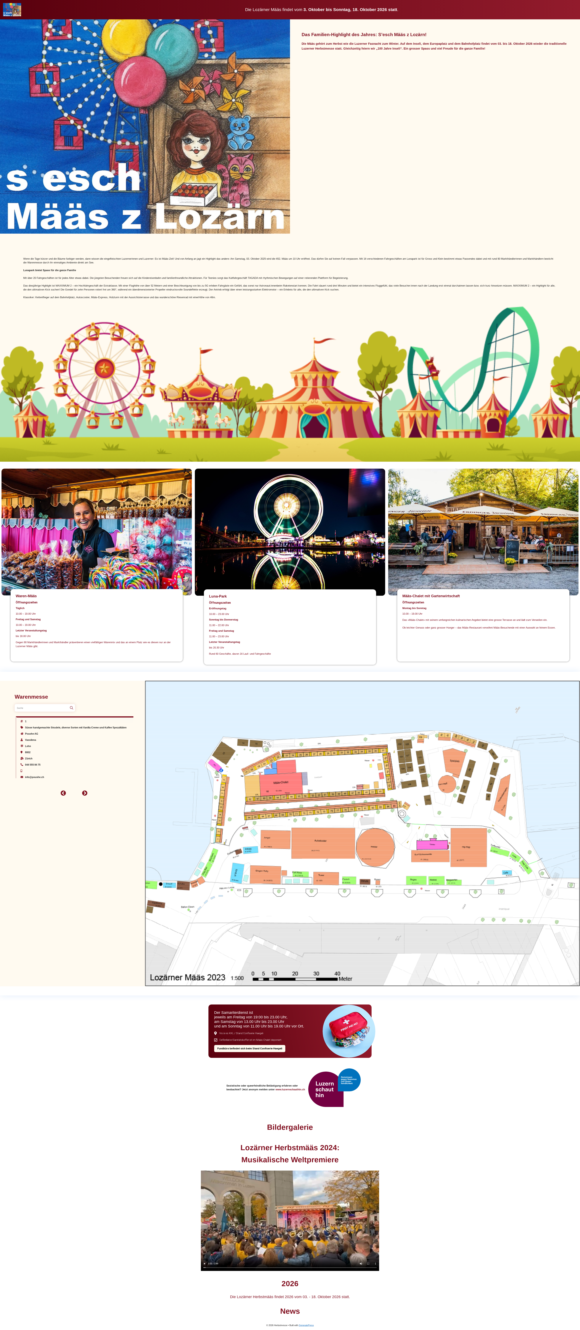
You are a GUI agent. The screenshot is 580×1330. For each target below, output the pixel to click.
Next (83, 791)
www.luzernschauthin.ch (290, 1089)
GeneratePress (306, 1325)
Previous (61, 791)
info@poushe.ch (34, 777)
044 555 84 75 (32, 764)
